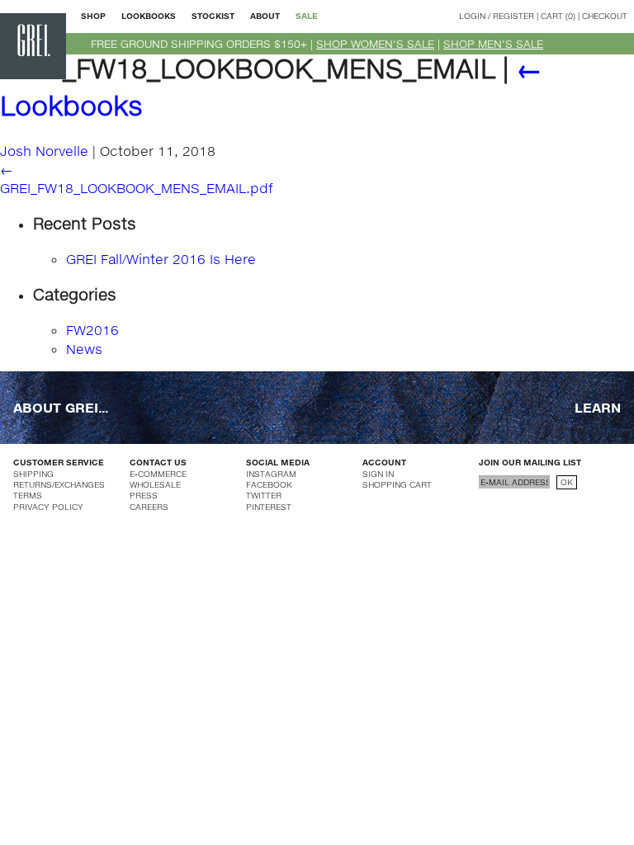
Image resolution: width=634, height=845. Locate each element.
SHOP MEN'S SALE (493, 43)
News (84, 348)
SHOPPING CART (397, 484)
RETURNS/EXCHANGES (59, 484)
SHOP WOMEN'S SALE (375, 43)
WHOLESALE (155, 484)
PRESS (144, 495)
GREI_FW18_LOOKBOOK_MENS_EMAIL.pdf (136, 188)
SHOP (93, 16)
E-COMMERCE (158, 474)
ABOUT (265, 16)
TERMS (27, 495)
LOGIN (472, 16)
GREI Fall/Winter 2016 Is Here (161, 259)
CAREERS (149, 507)
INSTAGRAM (271, 474)
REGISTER (513, 16)
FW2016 (92, 330)
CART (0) (558, 16)
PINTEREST (268, 507)
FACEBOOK (269, 484)
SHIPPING (33, 474)
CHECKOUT (604, 16)
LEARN (598, 407)
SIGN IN (378, 474)
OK (567, 482)
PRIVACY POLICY (48, 507)
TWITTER (264, 495)
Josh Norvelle (44, 150)
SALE (307, 16)
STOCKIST (213, 16)
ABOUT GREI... (60, 407)
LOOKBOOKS (148, 16)
